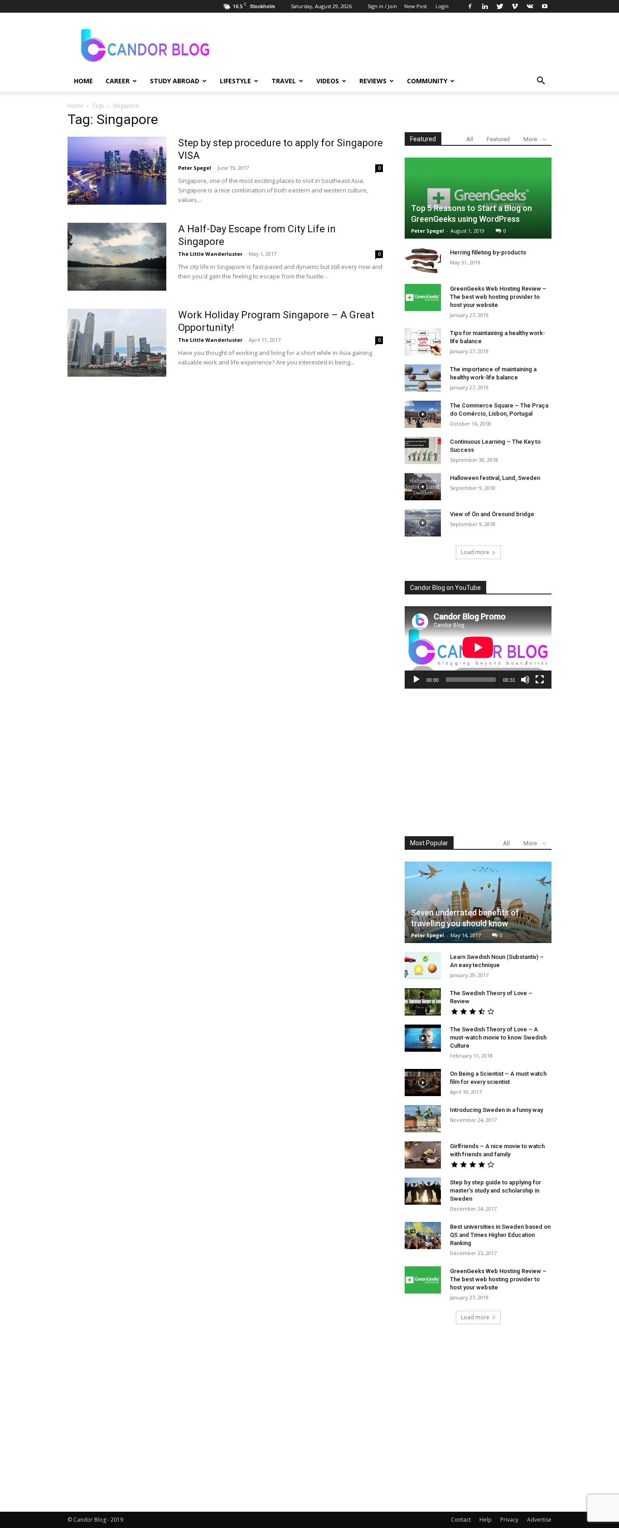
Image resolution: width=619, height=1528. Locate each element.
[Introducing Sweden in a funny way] (423, 1118)
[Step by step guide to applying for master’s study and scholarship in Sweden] (423, 1191)
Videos (327, 81)
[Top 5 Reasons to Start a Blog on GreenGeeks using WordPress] (478, 198)
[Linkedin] (485, 6)
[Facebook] (470, 6)
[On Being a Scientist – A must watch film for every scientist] (423, 1082)
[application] (478, 647)
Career (118, 81)
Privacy (509, 1519)
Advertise (539, 1519)
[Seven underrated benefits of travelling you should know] (478, 902)
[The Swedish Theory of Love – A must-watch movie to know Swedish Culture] (423, 1038)
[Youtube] (544, 6)
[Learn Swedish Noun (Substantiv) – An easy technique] (423, 965)
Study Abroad (174, 81)
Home (83, 81)
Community (427, 81)
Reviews (373, 81)
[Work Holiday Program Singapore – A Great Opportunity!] (117, 343)
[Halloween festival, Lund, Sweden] (423, 486)
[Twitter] (500, 6)
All (469, 139)
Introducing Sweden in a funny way (496, 1109)
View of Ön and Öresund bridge (492, 514)
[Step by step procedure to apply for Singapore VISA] (117, 171)
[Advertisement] (478, 762)
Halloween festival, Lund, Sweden (495, 477)
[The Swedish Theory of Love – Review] (423, 1001)
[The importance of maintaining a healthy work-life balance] (423, 378)
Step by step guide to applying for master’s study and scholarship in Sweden (495, 1190)
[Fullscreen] (539, 679)
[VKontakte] (530, 6)
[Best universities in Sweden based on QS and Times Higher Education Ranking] (423, 1235)
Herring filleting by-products (488, 252)
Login (442, 6)
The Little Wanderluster (210, 253)
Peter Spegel (194, 167)
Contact (461, 1519)
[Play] (416, 679)
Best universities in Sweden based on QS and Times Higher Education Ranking (500, 1234)
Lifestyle (235, 81)
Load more (475, 552)
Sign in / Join (382, 6)
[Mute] (525, 679)
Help (485, 1519)
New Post (415, 6)
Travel (283, 81)
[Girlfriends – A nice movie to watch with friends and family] (423, 1155)
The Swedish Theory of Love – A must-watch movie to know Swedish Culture (498, 1037)
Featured (498, 139)
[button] (540, 81)
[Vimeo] (515, 6)
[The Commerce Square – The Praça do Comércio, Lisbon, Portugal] (423, 414)
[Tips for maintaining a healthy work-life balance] (423, 341)
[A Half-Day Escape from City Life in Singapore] (117, 257)
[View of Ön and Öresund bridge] (423, 522)
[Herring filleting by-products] (423, 261)
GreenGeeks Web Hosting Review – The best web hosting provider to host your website (498, 296)
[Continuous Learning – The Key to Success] (423, 450)
